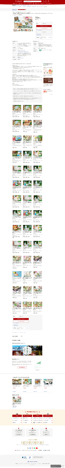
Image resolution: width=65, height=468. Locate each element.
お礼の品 (15, 3)
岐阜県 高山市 (14, 407)
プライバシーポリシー (33, 463)
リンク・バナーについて (27, 463)
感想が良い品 (14, 422)
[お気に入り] (63, 466)
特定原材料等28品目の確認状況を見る (23, 51)
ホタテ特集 (39, 420)
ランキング (25, 3)
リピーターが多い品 (15, 420)
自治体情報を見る (22, 367)
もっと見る (51, 94)
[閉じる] (60, 465)
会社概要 (16, 463)
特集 (33, 3)
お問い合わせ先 (16, 325)
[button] (25, 9)
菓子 (16, 332)
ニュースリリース (21, 463)
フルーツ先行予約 (25, 422)
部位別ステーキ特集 (34, 422)
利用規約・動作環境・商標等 (46, 463)
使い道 (37, 3)
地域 (20, 3)
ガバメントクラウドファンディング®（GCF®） (30, 450)
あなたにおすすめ (29, 3)
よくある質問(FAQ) (32, 434)
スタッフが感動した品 (25, 420)
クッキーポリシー (39, 463)
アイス (25, 332)
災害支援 (40, 450)
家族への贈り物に (45, 422)
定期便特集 (39, 422)
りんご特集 (34, 420)
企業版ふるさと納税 (47, 450)
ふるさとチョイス (18, 450)
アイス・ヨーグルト (20, 332)
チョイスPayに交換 (46, 420)
